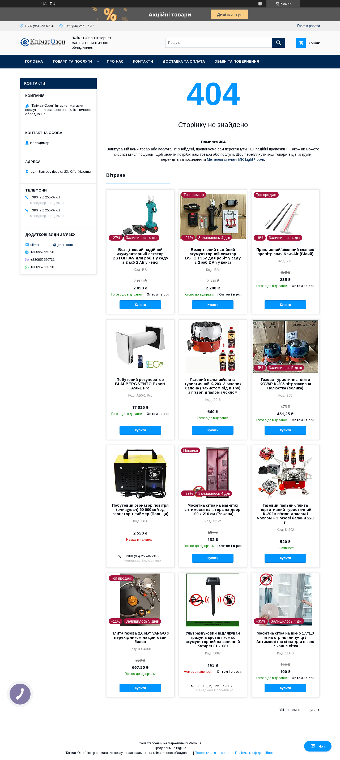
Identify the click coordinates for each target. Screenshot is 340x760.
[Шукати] (278, 43)
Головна (34, 61)
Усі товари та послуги (297, 710)
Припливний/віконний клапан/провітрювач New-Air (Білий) (285, 251)
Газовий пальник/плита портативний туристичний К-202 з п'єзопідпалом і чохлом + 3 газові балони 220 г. (285, 513)
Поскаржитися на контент (214, 753)
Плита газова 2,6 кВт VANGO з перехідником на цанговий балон (140, 637)
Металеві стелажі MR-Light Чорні (235, 159)
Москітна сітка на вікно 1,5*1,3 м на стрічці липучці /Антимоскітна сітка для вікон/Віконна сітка (285, 639)
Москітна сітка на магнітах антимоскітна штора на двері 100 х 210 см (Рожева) (212, 509)
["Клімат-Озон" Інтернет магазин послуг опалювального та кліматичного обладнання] (42, 45)
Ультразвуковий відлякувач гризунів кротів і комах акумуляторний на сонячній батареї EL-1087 (213, 639)
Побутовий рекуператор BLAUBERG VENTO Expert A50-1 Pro (140, 383)
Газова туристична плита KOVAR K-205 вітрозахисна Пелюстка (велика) (285, 383)
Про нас (115, 61)
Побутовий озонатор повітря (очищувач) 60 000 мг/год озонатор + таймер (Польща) (140, 509)
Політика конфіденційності (255, 753)
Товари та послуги (72, 61)
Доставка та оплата (184, 61)
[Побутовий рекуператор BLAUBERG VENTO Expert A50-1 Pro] (140, 346)
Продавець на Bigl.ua (170, 748)
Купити (140, 305)
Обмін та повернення (236, 61)
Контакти (143, 61)
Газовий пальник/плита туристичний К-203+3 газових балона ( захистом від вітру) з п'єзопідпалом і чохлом (212, 385)
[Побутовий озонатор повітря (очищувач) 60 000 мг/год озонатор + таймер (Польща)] (140, 471)
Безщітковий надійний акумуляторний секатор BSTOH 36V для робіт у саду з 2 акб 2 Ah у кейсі (140, 255)
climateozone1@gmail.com (51, 244)
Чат (321, 746)
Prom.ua (195, 743)
